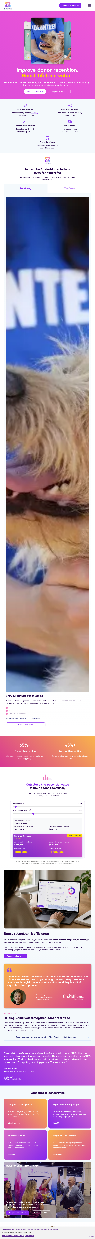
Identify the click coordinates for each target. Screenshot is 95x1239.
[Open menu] (89, 5)
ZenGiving (25, 1202)
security (34, 113)
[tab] (26, 188)
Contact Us (57, 1154)
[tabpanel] (47, 463)
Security (11, 1154)
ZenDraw (36, 1202)
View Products (14, 1123)
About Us (56, 1123)
